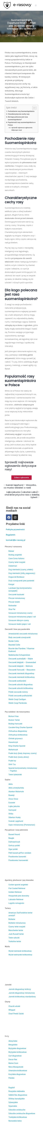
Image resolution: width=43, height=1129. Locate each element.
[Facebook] (9, 517)
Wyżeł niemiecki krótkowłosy (20, 951)
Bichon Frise (13, 716)
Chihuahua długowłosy (17, 731)
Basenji (11, 795)
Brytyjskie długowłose (17, 1048)
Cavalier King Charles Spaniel (20, 727)
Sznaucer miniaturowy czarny (20, 613)
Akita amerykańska (16, 788)
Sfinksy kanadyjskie (16, 1099)
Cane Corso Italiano (16, 558)
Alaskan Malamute (16, 791)
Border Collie (13, 641)
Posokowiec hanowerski (18, 860)
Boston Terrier (14, 720)
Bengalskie (12, 1045)
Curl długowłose (14, 1056)
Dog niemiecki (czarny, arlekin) (20, 569)
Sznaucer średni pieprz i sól (19, 624)
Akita (10, 784)
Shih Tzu (12, 764)
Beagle (11, 838)
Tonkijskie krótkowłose (17, 1117)
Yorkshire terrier (14, 941)
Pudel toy (12, 761)
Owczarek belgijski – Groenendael (22, 662)
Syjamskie (12, 1106)
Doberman (12, 566)
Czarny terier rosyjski (16, 562)
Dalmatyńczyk (14, 842)
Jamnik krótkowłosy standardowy (22, 997)
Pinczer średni (14, 602)
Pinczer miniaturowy (16, 598)
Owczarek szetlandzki (17, 681)
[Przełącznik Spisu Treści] (33, 108)
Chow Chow (13, 799)
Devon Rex (12, 1059)
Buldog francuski (15, 724)
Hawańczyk (13, 742)
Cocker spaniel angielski (18, 885)
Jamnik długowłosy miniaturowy (21, 993)
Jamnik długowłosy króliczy (19, 989)
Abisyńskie (12, 1041)
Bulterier (11, 919)
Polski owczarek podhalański (20, 696)
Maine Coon (13, 1063)
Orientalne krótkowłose (17, 1070)
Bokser (11, 551)
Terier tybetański (15, 774)
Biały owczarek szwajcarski (19, 637)
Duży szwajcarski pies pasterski (21, 581)
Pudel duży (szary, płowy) (18, 757)
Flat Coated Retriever (16, 888)
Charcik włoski (14, 1006)
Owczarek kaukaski (16, 594)
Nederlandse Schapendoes (19, 655)
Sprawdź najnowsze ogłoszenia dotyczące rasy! (21, 129)
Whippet (11, 1010)
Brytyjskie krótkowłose (17, 1052)
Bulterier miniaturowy (17, 923)
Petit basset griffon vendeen (19, 853)
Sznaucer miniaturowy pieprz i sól (22, 617)
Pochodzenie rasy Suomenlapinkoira (21, 111)
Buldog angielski (15, 555)
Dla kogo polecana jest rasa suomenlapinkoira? (18, 118)
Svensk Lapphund (15, 821)
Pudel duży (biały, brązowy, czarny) (22, 753)
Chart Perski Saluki (16, 1014)
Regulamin (10, 534)
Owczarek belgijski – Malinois (20, 666)
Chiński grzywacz (15, 738)
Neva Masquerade (15, 1067)
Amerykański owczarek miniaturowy (23, 634)
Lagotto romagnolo (16, 903)
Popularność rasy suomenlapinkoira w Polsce (21, 123)
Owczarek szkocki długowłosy (20, 684)
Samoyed (12, 810)
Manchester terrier (15, 930)
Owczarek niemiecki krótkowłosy (21, 677)
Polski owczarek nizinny (18, 692)
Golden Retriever (15, 892)
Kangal (11, 584)
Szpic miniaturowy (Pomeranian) (21, 825)
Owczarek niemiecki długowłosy (21, 673)
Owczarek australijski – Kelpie (20, 659)
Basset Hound (14, 834)
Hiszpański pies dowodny (18, 896)
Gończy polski (14, 845)
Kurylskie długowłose (17, 1074)
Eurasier (11, 803)
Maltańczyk (13, 750)
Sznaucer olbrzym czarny (18, 620)
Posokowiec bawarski (17, 857)
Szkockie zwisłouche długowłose (21, 1113)
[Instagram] (15, 517)
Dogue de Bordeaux (16, 577)
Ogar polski (13, 849)
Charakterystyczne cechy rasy (18, 114)
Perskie (11, 1078)
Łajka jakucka (14, 806)
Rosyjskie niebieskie (16, 1091)
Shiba (10, 814)
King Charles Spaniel (16, 746)
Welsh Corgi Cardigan (17, 699)
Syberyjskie (13, 1102)
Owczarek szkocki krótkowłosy (20, 688)
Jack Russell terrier (16, 934)
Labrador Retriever (15, 899)
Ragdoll (11, 1087)
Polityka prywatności (15, 529)
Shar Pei (11, 609)
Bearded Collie (14, 645)
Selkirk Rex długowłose (17, 1095)
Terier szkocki (13, 938)
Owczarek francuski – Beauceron (21, 670)
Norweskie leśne (15, 1121)
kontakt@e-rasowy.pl (15, 540)
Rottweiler (12, 606)
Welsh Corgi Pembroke (17, 703)
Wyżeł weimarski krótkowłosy (20, 955)
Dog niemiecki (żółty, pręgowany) (21, 573)
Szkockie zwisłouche (16, 1110)
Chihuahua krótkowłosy (18, 735)
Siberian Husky (14, 817)
